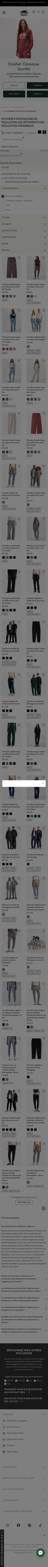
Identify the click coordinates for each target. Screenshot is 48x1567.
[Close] (43, 783)
